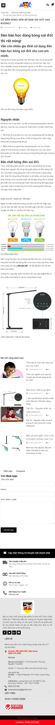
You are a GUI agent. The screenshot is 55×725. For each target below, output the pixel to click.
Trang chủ (5, 13)
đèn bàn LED (22, 266)
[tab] (7, 471)
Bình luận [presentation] (7, 471)
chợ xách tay (13, 672)
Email (4, 489)
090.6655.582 (21, 651)
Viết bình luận (8, 500)
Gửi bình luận (9, 530)
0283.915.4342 (14, 653)
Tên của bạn (7, 479)
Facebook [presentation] (20, 471)
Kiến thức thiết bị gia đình (21, 13)
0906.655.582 (14, 594)
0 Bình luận (36, 27)
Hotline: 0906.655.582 (27, 722)
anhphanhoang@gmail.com (20, 690)
